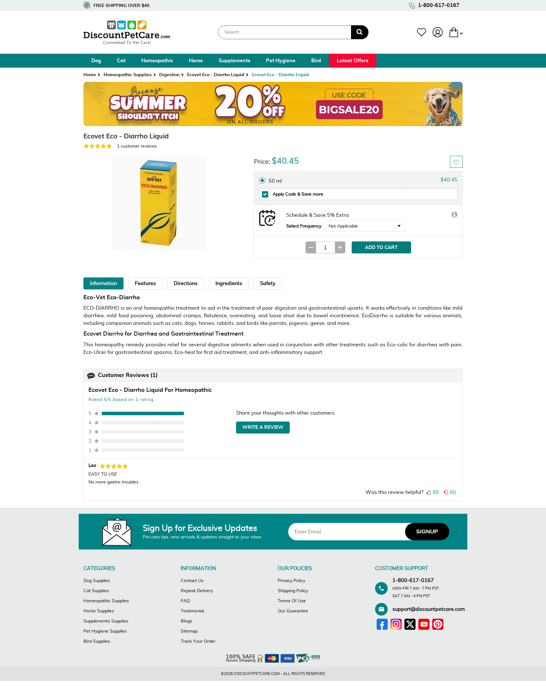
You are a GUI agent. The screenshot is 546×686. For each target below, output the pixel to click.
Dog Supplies (96, 581)
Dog (96, 60)
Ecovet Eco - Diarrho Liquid (215, 75)
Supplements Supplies (105, 621)
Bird (316, 60)
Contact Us (192, 581)
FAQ (185, 601)
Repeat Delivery (197, 591)
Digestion (169, 75)
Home (89, 75)
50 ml (275, 181)
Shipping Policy (293, 591)
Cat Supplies (96, 591)
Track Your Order (198, 641)
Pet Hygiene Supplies (105, 631)
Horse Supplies (98, 611)
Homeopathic (157, 60)
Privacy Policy (291, 581)
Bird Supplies (96, 641)
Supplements (234, 60)
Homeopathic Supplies (128, 75)
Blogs (186, 621)
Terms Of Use (292, 601)
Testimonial (192, 611)
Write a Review (262, 427)
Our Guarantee (293, 611)
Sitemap (189, 631)
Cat (121, 60)
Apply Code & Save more (297, 194)
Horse (196, 60)
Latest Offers (352, 60)
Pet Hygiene (280, 60)
